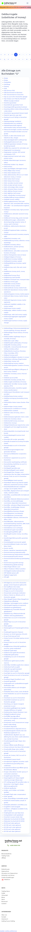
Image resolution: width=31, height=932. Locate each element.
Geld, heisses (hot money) (12, 181)
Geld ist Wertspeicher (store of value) (15, 255)
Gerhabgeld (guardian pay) (12, 468)
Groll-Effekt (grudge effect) (12, 716)
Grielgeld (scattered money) (12, 714)
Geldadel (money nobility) (11, 199)
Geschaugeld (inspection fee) (13, 525)
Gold (5, 88)
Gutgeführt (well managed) (12, 806)
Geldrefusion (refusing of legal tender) (15, 359)
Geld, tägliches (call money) (12, 193)
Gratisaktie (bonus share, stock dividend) (16, 691)
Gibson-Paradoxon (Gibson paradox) (15, 568)
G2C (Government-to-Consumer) (13, 94)
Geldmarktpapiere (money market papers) (16, 294)
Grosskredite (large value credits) (14, 749)
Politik (3, 893)
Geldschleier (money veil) (11, 361)
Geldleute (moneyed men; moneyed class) (16, 279)
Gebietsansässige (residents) (12, 121)
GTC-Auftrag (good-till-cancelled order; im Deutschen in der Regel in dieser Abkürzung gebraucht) (16, 784)
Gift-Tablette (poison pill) (11, 573)
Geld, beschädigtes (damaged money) (15, 168)
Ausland (4, 903)
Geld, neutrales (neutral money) (13, 183)
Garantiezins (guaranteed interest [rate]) (16, 113)
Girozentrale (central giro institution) (14, 593)
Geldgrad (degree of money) (12, 257)
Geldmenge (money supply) (12, 308)
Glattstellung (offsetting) (11, 601)
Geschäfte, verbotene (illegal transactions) (16, 505)
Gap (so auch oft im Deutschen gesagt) (15, 96)
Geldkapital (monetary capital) (13, 261)
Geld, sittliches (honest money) (13, 191)
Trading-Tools (5, 855)
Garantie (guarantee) (10, 102)
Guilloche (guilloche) (10, 788)
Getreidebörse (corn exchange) (13, 527)
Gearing (6, 86)
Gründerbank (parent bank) (12, 759)
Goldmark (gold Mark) (10, 650)
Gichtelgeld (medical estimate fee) (14, 571)
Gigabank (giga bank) (10, 575)
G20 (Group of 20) (9, 90)
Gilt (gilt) (6, 577)
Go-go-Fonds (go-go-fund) (12, 636)
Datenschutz (5, 871)
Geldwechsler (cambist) (11, 410)
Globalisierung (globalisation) (12, 607)
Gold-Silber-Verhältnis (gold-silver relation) (16, 665)
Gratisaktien (7, 82)
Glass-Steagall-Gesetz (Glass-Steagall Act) (16, 599)
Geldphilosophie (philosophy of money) (15, 342)
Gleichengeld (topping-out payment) (15, 605)
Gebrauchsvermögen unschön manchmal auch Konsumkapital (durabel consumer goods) (16, 131)
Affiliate (4, 858)
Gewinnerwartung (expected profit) (14, 552)
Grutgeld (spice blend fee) (12, 776)
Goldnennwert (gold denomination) (14, 652)
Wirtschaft (5, 895)
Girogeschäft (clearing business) (13, 589)
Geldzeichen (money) (10, 423)
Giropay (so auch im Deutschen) (13, 591)
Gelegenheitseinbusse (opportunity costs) (16, 425)
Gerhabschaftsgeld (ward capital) (14, 470)
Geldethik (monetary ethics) (12, 244)
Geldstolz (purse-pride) (11, 377)
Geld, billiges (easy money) (12, 170)
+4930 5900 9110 (14, 845)
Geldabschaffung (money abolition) (14, 197)
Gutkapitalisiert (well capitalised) (13, 815)
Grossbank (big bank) (10, 726)
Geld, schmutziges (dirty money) (13, 187)
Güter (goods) (8, 796)
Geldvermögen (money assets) (13, 406)
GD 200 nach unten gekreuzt (12, 827)
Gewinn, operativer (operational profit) (15, 550)
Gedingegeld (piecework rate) (13, 142)
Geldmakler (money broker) (12, 283)
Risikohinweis (5, 869)
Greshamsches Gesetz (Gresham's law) (15, 712)
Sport (3, 899)
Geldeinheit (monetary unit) (12, 238)
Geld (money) (8, 166)
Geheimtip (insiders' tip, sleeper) (14, 164)
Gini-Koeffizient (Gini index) (12, 586)
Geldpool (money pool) (11, 355)
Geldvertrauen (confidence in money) (15, 408)
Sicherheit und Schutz (8, 875)
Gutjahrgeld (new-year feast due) (14, 812)
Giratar (6, 78)
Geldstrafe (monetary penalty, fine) (14, 379)
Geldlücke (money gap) (11, 281)
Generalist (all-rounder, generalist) (14, 439)
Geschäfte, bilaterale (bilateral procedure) (16, 499)
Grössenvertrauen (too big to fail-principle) (16, 747)
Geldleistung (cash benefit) (12, 277)
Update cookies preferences (8, 931)
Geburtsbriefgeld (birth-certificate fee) (15, 140)
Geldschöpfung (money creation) (14, 363)
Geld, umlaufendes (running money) (15, 195)
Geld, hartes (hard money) (12, 179)
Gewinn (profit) (8, 548)
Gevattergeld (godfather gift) (12, 531)
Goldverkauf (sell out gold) (12, 667)
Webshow (7, 879)
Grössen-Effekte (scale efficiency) (14, 745)
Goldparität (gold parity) (11, 654)
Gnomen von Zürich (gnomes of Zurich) (15, 634)
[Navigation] (27, 3)
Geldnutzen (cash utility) (11, 340)
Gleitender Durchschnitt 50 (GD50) (14, 821)
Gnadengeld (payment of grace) (13, 632)
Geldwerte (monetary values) (12, 418)
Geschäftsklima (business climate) (14, 511)
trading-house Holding (8, 921)
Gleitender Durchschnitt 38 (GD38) (14, 819)
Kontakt (4, 917)
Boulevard (4, 901)
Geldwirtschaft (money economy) (14, 421)
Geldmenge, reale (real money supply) (15, 314)
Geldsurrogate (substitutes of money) (15, 381)
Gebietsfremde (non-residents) (13, 123)
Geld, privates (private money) (13, 185)
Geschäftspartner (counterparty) (13, 513)
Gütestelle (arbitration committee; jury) (15, 804)
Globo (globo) (8, 625)
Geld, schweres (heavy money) (13, 189)
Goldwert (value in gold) (11, 671)
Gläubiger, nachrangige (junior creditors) (16, 603)
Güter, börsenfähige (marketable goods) (16, 798)
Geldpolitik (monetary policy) (12, 344)
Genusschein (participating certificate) (15, 462)
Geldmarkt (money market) (12, 285)
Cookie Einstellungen (8, 877)
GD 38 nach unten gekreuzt (12, 829)
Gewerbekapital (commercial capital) (15, 542)
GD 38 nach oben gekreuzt (12, 823)
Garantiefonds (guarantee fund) (13, 105)
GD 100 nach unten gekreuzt (12, 825)
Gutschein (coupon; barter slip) (13, 817)
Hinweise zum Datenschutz (10, 873)
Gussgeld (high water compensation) (15, 794)
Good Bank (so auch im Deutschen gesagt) (16, 673)
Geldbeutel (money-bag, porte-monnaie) (16, 218)
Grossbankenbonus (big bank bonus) (15, 728)
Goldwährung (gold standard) (13, 669)
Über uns (4, 915)
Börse (3, 897)
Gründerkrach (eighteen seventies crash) (16, 761)
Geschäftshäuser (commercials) (13, 515)
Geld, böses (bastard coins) (12, 172)
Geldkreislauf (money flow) (12, 275)
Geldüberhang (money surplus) (13, 396)
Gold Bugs (7, 84)
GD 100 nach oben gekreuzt (12, 831)
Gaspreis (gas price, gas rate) (12, 115)
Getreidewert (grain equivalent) (13, 529)
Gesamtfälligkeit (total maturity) (13, 480)
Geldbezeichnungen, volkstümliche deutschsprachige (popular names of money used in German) (15, 222)
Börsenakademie (6, 853)
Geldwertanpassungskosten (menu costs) (16, 416)
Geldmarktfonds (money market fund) (15, 287)
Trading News (6, 891)
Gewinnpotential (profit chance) (13, 556)
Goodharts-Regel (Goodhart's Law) (14, 679)
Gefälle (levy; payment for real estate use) (16, 148)
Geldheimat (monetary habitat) (13, 259)
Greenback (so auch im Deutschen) (14, 697)
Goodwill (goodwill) (10, 681)
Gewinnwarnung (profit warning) (13, 562)
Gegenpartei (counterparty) (12, 150)
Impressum (5, 919)
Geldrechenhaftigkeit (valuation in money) (16, 357)
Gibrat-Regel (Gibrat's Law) (12, 566)
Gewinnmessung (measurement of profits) (16, 554)
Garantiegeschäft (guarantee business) (15, 107)
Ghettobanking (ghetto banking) (13, 564)
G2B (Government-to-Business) (13, 92)
